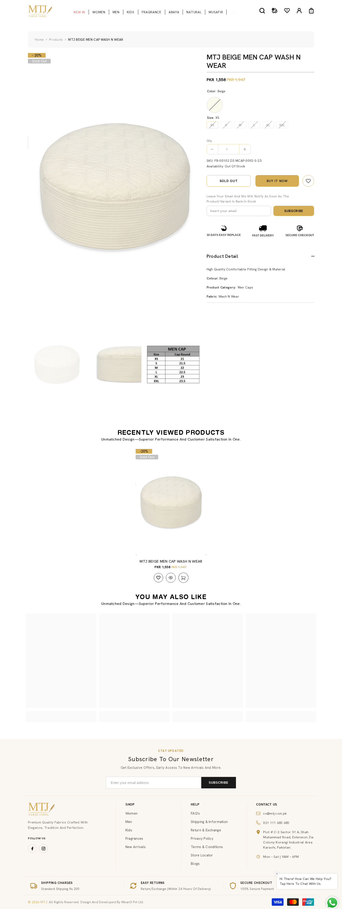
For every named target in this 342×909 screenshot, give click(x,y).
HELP (195, 804)
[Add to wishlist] (158, 577)
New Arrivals (135, 847)
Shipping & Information (209, 821)
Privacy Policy (202, 838)
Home (39, 39)
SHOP (130, 804)
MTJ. (44, 902)
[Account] (299, 10)
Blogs (195, 863)
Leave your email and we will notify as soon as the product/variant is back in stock (248, 198)
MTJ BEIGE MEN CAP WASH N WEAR (171, 561)
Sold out (229, 181)
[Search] (262, 10)
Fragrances (134, 838)
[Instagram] (43, 848)
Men (128, 821)
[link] (308, 181)
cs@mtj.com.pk (275, 813)
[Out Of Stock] (183, 578)
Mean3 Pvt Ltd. (132, 902)
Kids (128, 830)
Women (131, 813)
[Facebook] (32, 848)
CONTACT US (266, 804)
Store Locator (202, 855)
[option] (115, 186)
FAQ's (195, 813)
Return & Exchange (206, 830)
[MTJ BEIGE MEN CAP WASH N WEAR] (171, 502)
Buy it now (277, 181)
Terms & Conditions (207, 847)
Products (56, 39)
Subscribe (293, 211)
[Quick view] (170, 577)
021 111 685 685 (276, 822)
